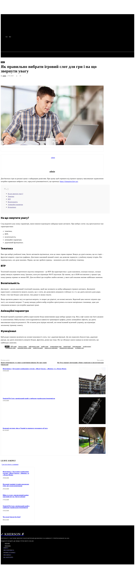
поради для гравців (38, 348)
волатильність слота (55, 346)
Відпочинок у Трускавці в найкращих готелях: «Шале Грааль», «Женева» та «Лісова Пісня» (35, 369)
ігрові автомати (77, 346)
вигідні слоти (44, 346)
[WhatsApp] (93, 80)
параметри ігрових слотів (24, 348)
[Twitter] (79, 80)
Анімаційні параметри (15, 205)
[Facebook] (65, 80)
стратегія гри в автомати (66, 348)
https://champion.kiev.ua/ (69, 181)
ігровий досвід (67, 346)
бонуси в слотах (22, 346)
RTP (9, 199)
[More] (100, 80)
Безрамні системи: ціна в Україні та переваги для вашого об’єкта (25, 428)
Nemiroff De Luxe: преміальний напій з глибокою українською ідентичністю (29, 398)
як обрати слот (79, 348)
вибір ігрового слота (34, 346)
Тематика (11, 196)
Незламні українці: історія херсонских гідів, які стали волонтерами (16, 485)
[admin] (52, 163)
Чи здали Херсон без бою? (12, 517)
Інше (2, 62)
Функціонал (12, 207)
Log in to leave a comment (10, 464)
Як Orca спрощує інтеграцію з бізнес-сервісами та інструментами (80, 362)
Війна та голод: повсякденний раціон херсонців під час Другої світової (16, 496)
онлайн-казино (87, 346)
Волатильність (13, 202)
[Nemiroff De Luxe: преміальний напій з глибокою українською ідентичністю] (92, 410)
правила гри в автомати (51, 348)
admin (4, 76)
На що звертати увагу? (15, 194)
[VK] (86, 80)
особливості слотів (11, 348)
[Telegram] (72, 80)
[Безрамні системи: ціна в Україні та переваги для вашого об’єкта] (92, 440)
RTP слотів (14, 346)
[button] (47, 45)
